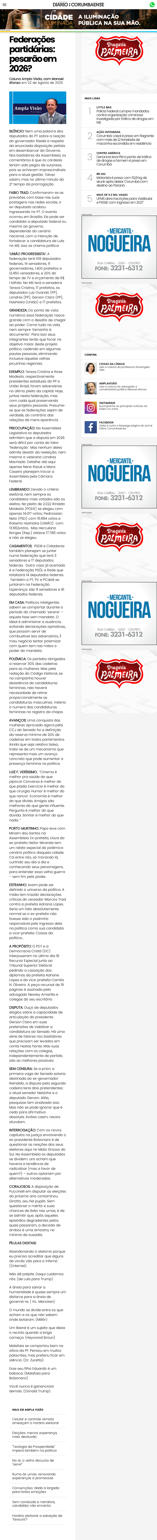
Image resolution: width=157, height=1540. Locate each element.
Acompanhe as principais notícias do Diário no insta (123, 407)
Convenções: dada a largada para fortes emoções (35, 1490)
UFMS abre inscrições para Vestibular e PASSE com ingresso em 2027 (124, 200)
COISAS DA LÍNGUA (112, 364)
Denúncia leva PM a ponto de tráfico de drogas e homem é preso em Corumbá (123, 160)
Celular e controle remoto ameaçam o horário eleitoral (35, 1421)
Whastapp (152, 5)
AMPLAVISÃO (108, 383)
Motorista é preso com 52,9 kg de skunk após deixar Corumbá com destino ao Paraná (121, 181)
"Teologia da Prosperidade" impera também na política (34, 1448)
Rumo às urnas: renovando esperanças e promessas (34, 1476)
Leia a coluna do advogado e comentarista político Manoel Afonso (123, 388)
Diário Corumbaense (79, 4)
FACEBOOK (106, 422)
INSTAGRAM (107, 403)
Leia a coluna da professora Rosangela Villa (124, 368)
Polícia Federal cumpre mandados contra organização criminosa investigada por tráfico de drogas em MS (124, 117)
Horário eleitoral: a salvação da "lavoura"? (37, 1517)
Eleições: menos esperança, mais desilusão (34, 1435)
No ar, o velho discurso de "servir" (33, 1462)
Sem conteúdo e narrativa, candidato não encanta (33, 1504)
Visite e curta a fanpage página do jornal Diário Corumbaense (125, 427)
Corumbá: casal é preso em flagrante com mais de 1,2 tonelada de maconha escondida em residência (125, 139)
